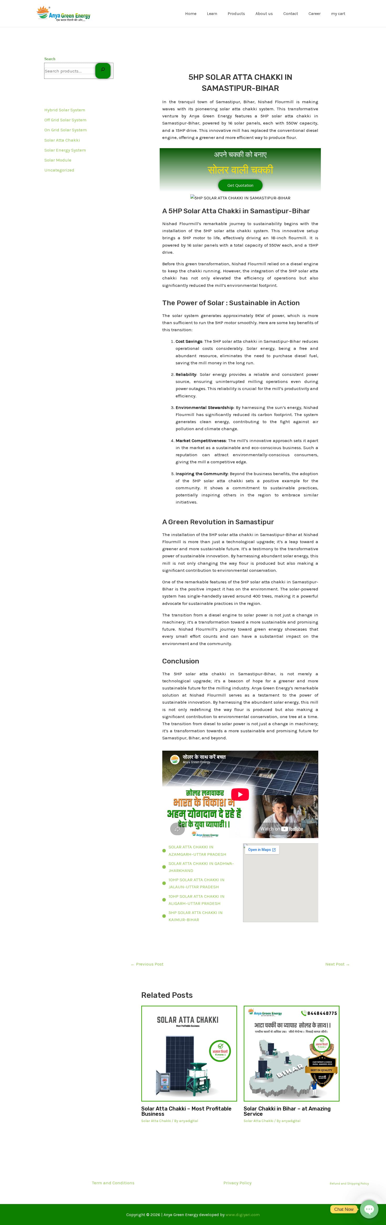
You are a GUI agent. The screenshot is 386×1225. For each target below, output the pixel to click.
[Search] (103, 71)
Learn (212, 13)
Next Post (337, 964)
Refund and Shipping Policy (349, 1183)
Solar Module (57, 160)
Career (315, 13)
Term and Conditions (113, 1182)
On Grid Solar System (65, 129)
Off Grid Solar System (65, 119)
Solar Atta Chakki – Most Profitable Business (186, 1111)
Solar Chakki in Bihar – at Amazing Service (287, 1111)
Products (236, 13)
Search (49, 59)
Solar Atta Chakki (62, 140)
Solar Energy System (65, 150)
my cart (338, 13)
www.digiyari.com (243, 1214)
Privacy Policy (237, 1182)
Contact (290, 13)
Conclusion (180, 661)
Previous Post (147, 964)
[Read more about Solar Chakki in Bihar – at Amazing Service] (292, 1054)
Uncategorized (59, 170)
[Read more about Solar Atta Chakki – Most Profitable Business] (189, 1054)
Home (190, 13)
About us (264, 13)
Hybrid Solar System (64, 109)
